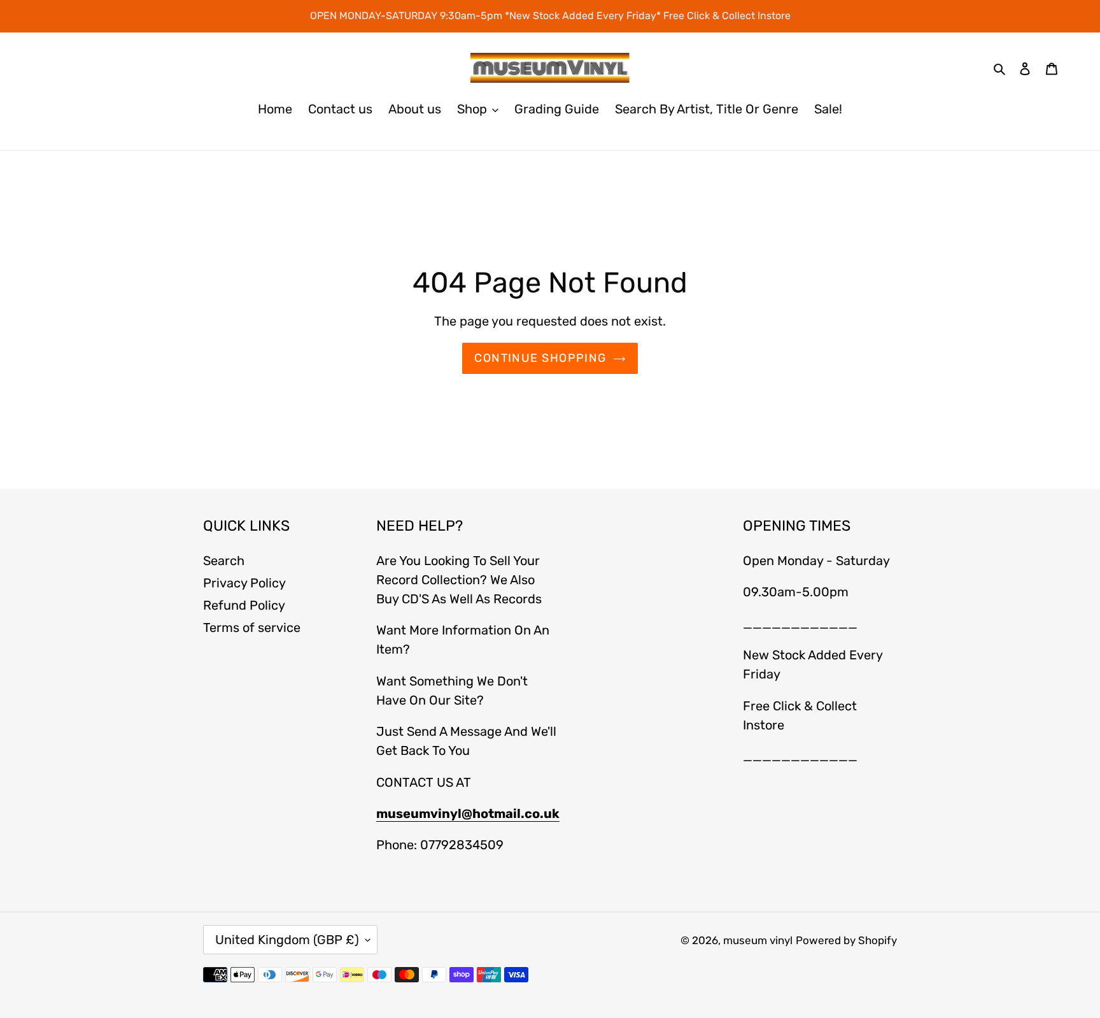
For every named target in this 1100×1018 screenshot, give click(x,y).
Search (223, 560)
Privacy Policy (244, 583)
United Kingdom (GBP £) (287, 939)
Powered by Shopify (846, 940)
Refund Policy (244, 605)
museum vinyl (758, 940)
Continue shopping (540, 358)
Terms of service (251, 627)
